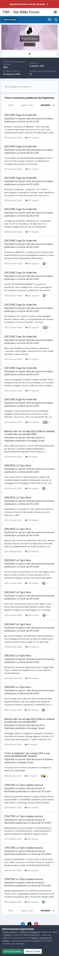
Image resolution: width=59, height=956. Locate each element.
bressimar (49, 469)
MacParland (9, 791)
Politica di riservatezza (29, 932)
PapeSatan (9, 118)
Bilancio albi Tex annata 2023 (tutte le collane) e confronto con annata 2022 (29, 432)
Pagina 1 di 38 (27, 105)
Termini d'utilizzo (9, 932)
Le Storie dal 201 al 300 (28, 121)
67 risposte (32, 776)
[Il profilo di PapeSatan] (29, 54)
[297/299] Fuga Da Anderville (20, 115)
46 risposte (32, 456)
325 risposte (33, 488)
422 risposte (32, 807)
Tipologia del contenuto (18, 87)
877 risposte (33, 137)
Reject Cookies (32, 951)
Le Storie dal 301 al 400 (28, 472)
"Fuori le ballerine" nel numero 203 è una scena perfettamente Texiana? (27, 754)
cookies (6, 935)
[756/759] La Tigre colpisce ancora (23, 784)
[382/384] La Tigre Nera (17, 465)
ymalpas (49, 118)
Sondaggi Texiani (36, 440)
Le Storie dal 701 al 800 (40, 791)
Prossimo (45, 105)
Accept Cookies (13, 951)
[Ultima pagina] (54, 105)
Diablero (49, 759)
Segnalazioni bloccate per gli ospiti (27, 4)
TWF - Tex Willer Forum (20, 12)
